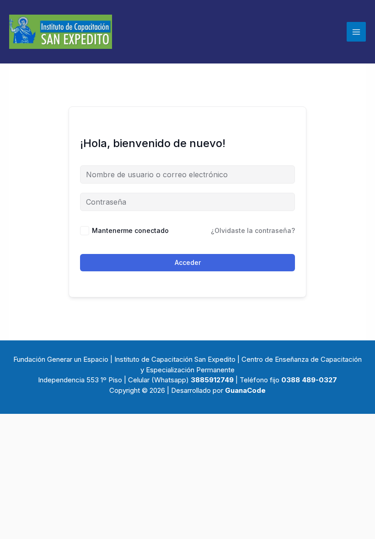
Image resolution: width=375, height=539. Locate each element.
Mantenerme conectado (130, 230)
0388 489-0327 (309, 379)
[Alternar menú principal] (356, 31)
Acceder (188, 262)
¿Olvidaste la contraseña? (253, 230)
